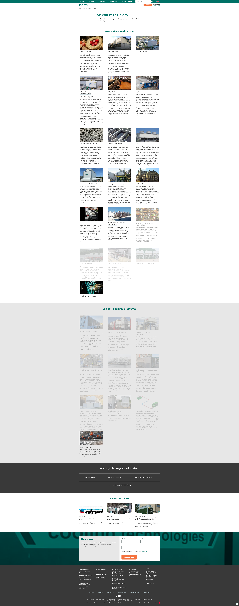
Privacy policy (90, 602)
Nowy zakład (90, 477)
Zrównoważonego (122, 592)
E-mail (123, 545)
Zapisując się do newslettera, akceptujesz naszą (135, 551)
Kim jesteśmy (110, 592)
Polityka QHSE (115, 602)
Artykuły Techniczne (135, 592)
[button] (157, 1)
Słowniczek (84, 8)
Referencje (91, 592)
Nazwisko (143, 538)
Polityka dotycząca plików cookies (102, 602)
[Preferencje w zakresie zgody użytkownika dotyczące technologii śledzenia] (237, 604)
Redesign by (155, 602)
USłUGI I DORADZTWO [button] (124, 5)
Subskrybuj (129, 557)
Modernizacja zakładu (144, 477)
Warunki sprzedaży (124, 602)
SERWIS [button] (134, 5)
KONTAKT (147, 5)
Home (80, 8)
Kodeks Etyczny (148, 602)
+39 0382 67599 (156, 5)
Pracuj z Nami (147, 592)
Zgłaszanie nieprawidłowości (136, 602)
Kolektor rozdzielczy (92, 8)
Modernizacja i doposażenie (119, 485)
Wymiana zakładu (115, 477)
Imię (123, 538)
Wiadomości (100, 592)
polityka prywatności (145, 551)
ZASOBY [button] (140, 5)
